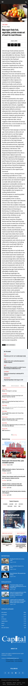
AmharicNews (4, 405)
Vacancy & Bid (4, 428)
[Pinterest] (15, 44)
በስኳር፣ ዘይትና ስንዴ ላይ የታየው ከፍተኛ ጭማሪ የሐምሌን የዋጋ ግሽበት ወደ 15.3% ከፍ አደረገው (14, 408)
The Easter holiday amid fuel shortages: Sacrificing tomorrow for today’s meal (18, 586)
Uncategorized (7, 377)
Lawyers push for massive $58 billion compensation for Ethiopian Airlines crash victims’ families (17, 601)
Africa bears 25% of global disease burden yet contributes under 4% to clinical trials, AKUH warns (14, 425)
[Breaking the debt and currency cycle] (5, 561)
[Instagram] (8, 672)
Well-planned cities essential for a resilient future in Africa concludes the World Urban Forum (15, 368)
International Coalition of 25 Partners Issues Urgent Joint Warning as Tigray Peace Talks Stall (12, 396)
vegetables (12, 344)
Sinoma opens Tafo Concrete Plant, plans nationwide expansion (13, 461)
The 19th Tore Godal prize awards (7, 545)
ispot (5, 354)
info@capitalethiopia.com (13, 658)
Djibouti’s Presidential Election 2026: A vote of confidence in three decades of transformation (18, 594)
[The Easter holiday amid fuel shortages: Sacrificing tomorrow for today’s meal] (5, 587)
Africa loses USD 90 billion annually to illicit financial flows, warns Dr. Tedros (13, 413)
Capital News (4, 389)
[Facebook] (9, 44)
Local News (4, 24)
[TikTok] (19, 672)
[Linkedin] (12, 672)
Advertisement (15, 385)
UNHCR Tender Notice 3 (6, 430)
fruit (7, 344)
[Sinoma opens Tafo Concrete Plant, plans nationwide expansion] (14, 450)
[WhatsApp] (19, 44)
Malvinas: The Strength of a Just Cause (9, 391)
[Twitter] (12, 44)
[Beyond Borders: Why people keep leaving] (5, 575)
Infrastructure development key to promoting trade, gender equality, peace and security (21, 546)
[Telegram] (15, 672)
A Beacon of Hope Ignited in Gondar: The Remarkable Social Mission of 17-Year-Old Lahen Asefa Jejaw (12, 419)
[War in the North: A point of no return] (5, 568)
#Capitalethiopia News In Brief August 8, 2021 (13, 379)
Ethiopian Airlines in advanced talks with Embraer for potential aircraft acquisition (12, 484)
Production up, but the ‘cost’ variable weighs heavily (15, 356)
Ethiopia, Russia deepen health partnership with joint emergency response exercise (13, 477)
